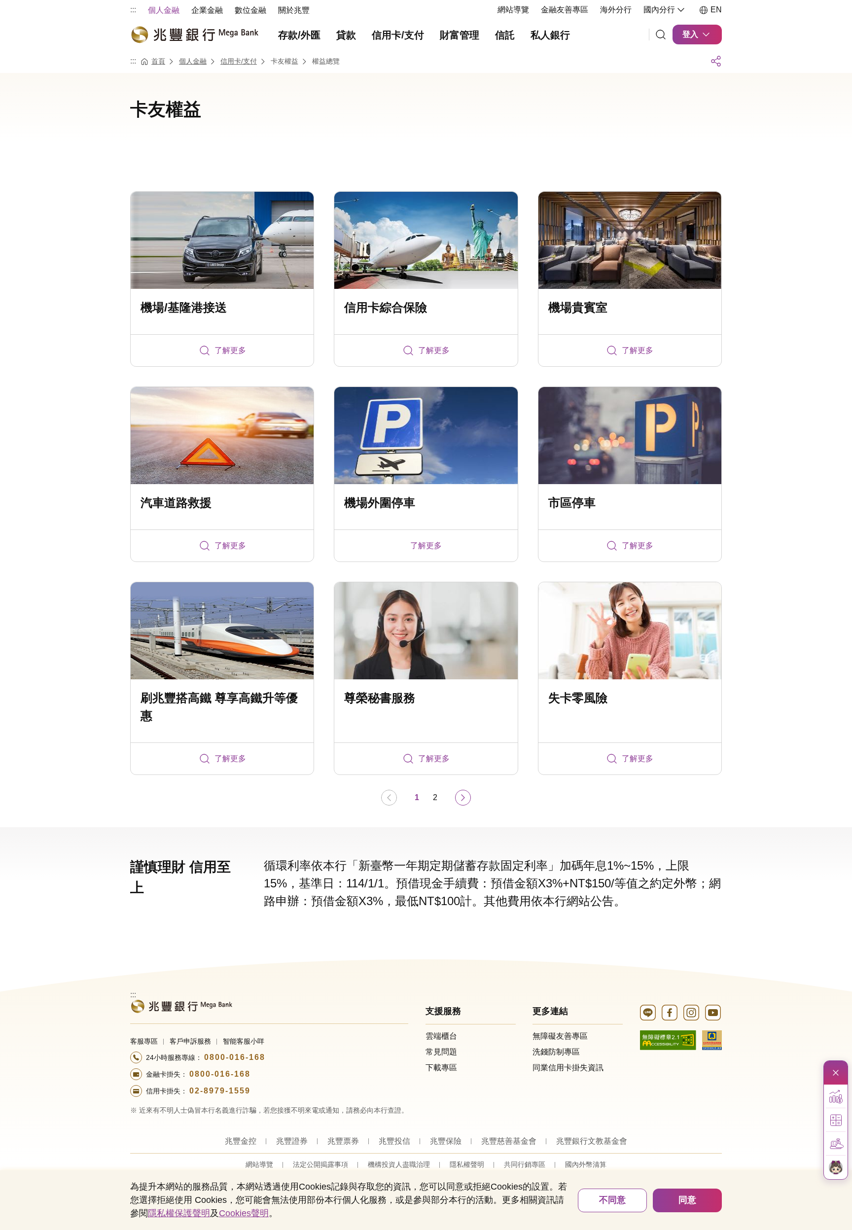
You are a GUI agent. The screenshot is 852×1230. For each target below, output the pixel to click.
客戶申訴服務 (190, 1041)
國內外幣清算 (585, 1164)
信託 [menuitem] (505, 35)
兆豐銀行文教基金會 (591, 1141)
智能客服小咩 (243, 1041)
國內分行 (659, 9)
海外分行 (616, 9)
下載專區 (441, 1067)
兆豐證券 (292, 1141)
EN (716, 9)
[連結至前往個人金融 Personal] (181, 1005)
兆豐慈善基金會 (508, 1141)
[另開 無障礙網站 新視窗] (668, 1039)
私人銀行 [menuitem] (550, 35)
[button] (836, 1096)
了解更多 (230, 350)
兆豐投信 (394, 1141)
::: (133, 9)
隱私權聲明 (467, 1164)
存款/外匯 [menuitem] (299, 35)
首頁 (158, 61)
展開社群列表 (716, 61)
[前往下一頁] (463, 798)
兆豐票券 (343, 1141)
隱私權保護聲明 (179, 1213)
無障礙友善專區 (560, 1036)
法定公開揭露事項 (320, 1164)
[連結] (661, 34)
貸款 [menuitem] (346, 35)
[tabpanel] (426, 500)
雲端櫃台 (441, 1036)
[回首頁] (194, 34)
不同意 (612, 1200)
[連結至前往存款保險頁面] (712, 1039)
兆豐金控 (240, 1141)
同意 (687, 1200)
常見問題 (441, 1052)
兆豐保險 (446, 1141)
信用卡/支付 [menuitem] (398, 35)
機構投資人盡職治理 (399, 1164)
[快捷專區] (836, 1073)
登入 (690, 34)
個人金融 (193, 61)
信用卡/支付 (238, 61)
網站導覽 (513, 9)
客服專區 (144, 1041)
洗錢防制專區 (556, 1052)
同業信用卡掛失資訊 (568, 1067)
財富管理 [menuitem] (459, 35)
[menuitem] (163, 9)
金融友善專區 (564, 9)
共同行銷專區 (524, 1164)
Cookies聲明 (244, 1213)
